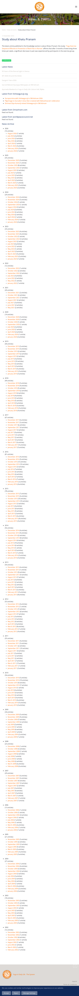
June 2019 (11, 361)
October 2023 (13, 236)
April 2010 (11, 698)
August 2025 (12, 170)
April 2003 (11, 915)
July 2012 (11, 616)
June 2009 (11, 727)
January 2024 (12, 222)
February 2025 (13, 185)
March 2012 (12, 626)
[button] (76, 6)
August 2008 (12, 754)
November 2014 (14, 533)
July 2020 (11, 327)
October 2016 (13, 462)
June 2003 (11, 910)
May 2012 (11, 621)
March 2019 (12, 369)
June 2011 (11, 656)
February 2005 (13, 852)
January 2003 (12, 923)
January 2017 (12, 447)
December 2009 (14, 714)
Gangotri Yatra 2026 (9, 80)
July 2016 (11, 469)
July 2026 (11, 136)
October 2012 (13, 609)
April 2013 (11, 587)
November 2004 (14, 866)
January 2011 (12, 668)
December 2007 (14, 776)
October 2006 (13, 812)
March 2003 (12, 918)
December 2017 (14, 420)
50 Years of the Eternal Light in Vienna (15, 71)
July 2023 (11, 244)
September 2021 (14, 298)
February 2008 (13, 766)
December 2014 (14, 530)
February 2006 (13, 827)
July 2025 (11, 173)
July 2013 (11, 580)
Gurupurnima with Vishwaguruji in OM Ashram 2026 (24, 98)
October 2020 (13, 322)
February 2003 (13, 920)
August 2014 (12, 540)
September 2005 (14, 844)
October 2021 (13, 295)
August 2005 (12, 847)
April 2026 (11, 143)
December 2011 (14, 641)
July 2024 (11, 210)
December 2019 (14, 346)
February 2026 (13, 148)
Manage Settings (29, 993)
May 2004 (11, 881)
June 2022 (11, 278)
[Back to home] (39, 6)
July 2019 (11, 359)
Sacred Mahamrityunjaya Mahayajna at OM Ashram (20, 85)
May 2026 (11, 141)
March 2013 (12, 590)
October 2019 (13, 351)
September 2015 (14, 501)
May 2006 (11, 822)
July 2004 (11, 876)
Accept (6, 993)
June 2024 (11, 212)
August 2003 (12, 908)
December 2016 (14, 457)
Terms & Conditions (70, 984)
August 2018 (12, 393)
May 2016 (11, 474)
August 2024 (12, 207)
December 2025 (14, 160)
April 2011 (11, 661)
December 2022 (14, 268)
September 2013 (14, 575)
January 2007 (12, 801)
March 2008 (12, 764)
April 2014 (11, 550)
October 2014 (13, 535)
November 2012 (14, 606)
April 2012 (11, 624)
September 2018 (14, 391)
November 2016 (14, 459)
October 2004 (13, 869)
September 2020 (14, 324)
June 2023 (11, 246)
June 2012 (11, 619)
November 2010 (14, 680)
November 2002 (14, 935)
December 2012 (14, 604)
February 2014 (13, 555)
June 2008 (11, 759)
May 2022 (11, 281)
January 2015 (12, 521)
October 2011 (13, 646)
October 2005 (13, 842)
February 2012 (13, 629)
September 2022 (14, 273)
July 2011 (11, 653)
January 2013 (12, 595)
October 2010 (13, 683)
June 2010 (11, 693)
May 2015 (11, 511)
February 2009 (13, 734)
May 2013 (11, 585)
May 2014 (11, 548)
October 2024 (13, 202)
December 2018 (14, 383)
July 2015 (11, 506)
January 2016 (12, 484)
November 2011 (14, 643)
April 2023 (11, 251)
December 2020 (14, 317)
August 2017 (12, 430)
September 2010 (14, 685)
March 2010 (12, 700)
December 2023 (14, 231)
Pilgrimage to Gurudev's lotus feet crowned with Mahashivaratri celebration (32, 101)
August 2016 (12, 467)
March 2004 (12, 886)
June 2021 (11, 305)
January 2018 (12, 411)
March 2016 (12, 479)
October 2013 (13, 572)
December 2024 (14, 197)
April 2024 (11, 217)
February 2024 (13, 220)
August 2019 (12, 356)
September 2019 (14, 354)
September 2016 (14, 464)
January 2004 (12, 891)
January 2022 (12, 283)
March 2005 (12, 849)
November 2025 (14, 163)
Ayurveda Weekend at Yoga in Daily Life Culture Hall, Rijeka (23, 89)
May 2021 (11, 308)
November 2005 (14, 839)
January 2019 (12, 374)
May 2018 (11, 401)
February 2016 (13, 482)
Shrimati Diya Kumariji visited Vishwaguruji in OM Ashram (26, 103)
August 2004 (12, 874)
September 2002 (14, 940)
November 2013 (14, 570)
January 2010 (12, 705)
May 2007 (11, 791)
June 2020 (11, 329)
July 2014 (11, 543)
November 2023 (14, 234)
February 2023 (13, 256)
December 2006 (14, 810)
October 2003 (13, 903)
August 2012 (12, 614)
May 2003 (11, 913)
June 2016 (11, 472)
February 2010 (13, 703)
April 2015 (11, 513)
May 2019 (11, 364)
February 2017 (13, 445)
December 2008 (14, 746)
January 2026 (12, 151)
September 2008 (14, 751)
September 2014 (14, 538)
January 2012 (12, 631)
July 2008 (11, 756)
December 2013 (14, 567)
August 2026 (12, 133)
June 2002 (11, 945)
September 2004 (14, 871)
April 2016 (11, 477)
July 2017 (11, 432)
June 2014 (11, 545)
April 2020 (11, 332)
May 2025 (11, 178)
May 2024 (11, 215)
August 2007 (12, 786)
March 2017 (12, 442)
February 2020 (13, 334)
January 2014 (12, 558)
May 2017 (11, 437)
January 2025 (12, 188)
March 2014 (12, 553)
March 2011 (12, 663)
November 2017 (14, 422)
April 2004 (11, 884)
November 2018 (14, 386)
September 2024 (14, 205)
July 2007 (11, 788)
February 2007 (13, 798)
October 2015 (13, 499)
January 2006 (12, 830)
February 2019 (13, 371)
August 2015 (12, 504)
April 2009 (11, 732)
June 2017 (11, 435)
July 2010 (11, 690)
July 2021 (11, 303)
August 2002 (12, 942)
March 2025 (12, 183)
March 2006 (12, 825)
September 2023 (14, 239)
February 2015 (13, 518)
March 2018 (12, 406)
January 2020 (12, 337)
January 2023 (12, 259)
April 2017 (11, 440)
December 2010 (14, 678)
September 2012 (14, 611)
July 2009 (11, 724)
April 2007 (11, 793)
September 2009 (14, 722)
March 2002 (12, 947)
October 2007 (13, 781)
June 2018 (11, 398)
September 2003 (14, 905)
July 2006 (11, 820)
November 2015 (14, 496)
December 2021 (14, 293)
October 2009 (13, 719)
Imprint (74, 981)
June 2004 (11, 879)
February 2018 (13, 408)
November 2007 (14, 778)
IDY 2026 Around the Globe (12, 76)
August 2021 (12, 300)
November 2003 (14, 900)
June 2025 (11, 175)
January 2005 (12, 854)
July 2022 (11, 276)
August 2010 (12, 688)
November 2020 (14, 319)
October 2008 (13, 749)
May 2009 (11, 729)
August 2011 (12, 651)
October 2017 (13, 425)
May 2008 (11, 761)
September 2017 (14, 427)
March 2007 (12, 796)
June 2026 (11, 138)
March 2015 (12, 516)
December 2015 (14, 494)
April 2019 (11, 366)
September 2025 (14, 168)
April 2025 (11, 180)
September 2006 (14, 815)
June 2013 (11, 582)
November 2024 (14, 200)
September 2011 (14, 648)
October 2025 (13, 165)
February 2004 (13, 889)
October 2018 (13, 388)
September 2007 (14, 783)
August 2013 (12, 577)
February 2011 (13, 666)
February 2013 (13, 592)
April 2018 (11, 403)
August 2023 (12, 241)
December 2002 (14, 932)
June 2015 (11, 508)
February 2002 (13, 950)
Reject (16, 993)
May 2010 (11, 695)
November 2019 (14, 349)
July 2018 (11, 396)
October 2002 (13, 937)
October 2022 (13, 271)
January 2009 (12, 737)
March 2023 (12, 254)
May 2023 (11, 249)
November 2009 (14, 717)
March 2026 (12, 146)
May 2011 (11, 658)
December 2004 (14, 864)
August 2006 (12, 817)
